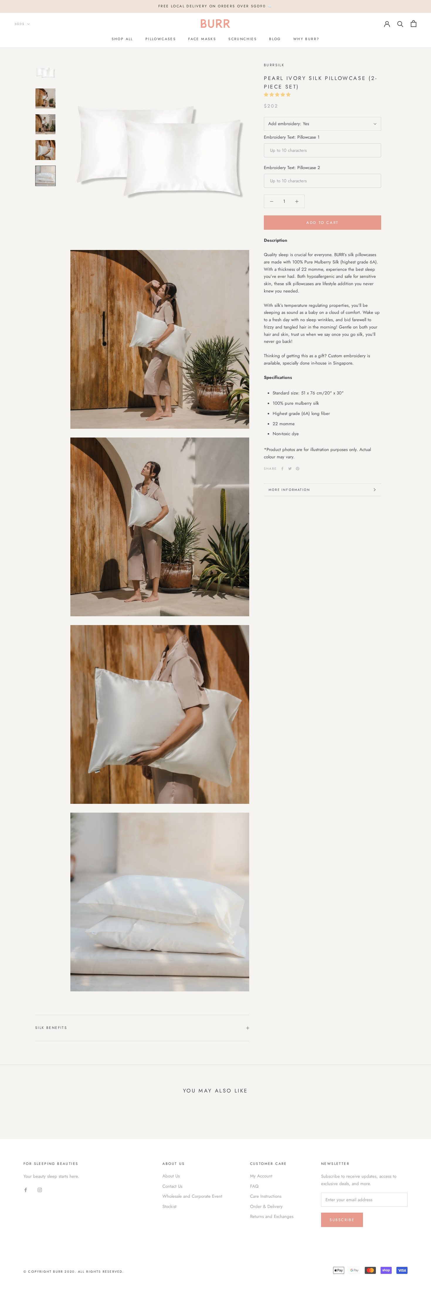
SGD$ (20, 24)
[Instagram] (40, 1189)
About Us (171, 1176)
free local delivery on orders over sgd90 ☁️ (215, 6)
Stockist (169, 1206)
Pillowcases (160, 39)
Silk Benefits (51, 1027)
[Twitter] (290, 468)
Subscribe (342, 1220)
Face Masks (202, 39)
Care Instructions (265, 1196)
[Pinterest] (297, 468)
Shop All (122, 39)
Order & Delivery (266, 1206)
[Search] (400, 24)
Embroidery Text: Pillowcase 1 (292, 137)
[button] (278, 94)
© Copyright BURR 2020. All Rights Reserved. (73, 1271)
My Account (261, 1176)
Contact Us (172, 1186)
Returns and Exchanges (271, 1216)
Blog (275, 39)
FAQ (254, 1186)
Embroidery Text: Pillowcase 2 (292, 167)
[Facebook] (282, 468)
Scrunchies (242, 39)
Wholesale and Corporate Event (192, 1196)
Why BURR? (306, 39)
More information (289, 489)
